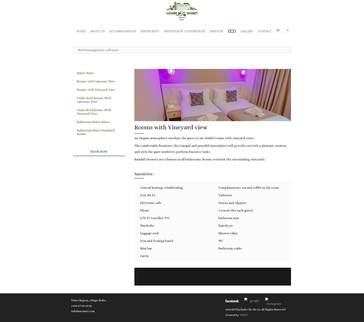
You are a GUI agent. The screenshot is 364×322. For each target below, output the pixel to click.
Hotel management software (98, 50)
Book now (99, 151)
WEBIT (243, 314)
